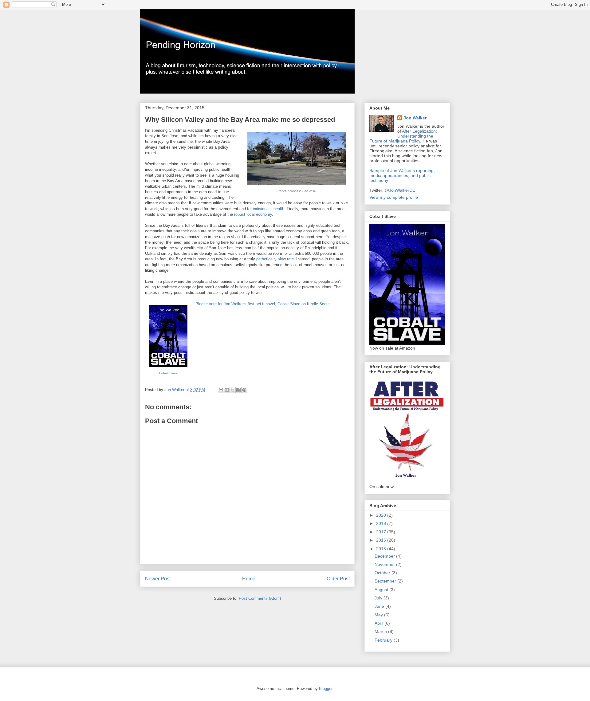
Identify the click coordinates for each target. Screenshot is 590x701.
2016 (381, 540)
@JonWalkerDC (400, 190)
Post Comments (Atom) (260, 598)
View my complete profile (393, 197)
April (379, 623)
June (380, 606)
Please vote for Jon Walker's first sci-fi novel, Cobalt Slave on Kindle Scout (262, 304)
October (383, 572)
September (386, 581)
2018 (381, 523)
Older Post (338, 578)
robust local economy (253, 214)
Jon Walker (415, 117)
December (385, 556)
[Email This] (221, 390)
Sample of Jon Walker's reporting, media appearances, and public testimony (402, 175)
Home (248, 578)
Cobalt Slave (168, 373)
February (384, 640)
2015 (381, 548)
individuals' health (268, 208)
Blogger (325, 688)
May (379, 614)
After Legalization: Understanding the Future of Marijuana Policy (403, 136)
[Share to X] (233, 390)
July (379, 597)
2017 (381, 531)
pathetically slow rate (275, 259)
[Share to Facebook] (238, 390)
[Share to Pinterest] (244, 390)
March (381, 631)
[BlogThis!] (227, 390)
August (382, 589)
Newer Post (158, 578)
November (385, 564)
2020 (381, 515)
